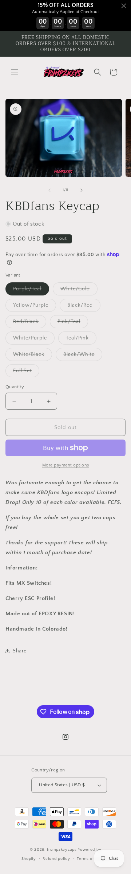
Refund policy (56, 859)
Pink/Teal (72, 323)
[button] (15, 72)
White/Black (32, 356)
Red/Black (29, 323)
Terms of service (93, 859)
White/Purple (34, 340)
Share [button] (20, 651)
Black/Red (83, 307)
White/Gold (79, 290)
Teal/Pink (81, 340)
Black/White (82, 356)
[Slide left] (49, 190)
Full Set (26, 372)
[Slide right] (82, 190)
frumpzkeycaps (61, 849)
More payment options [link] (65, 465)
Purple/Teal (31, 290)
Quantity (14, 386)
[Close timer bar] (124, 6)
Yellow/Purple (34, 307)
